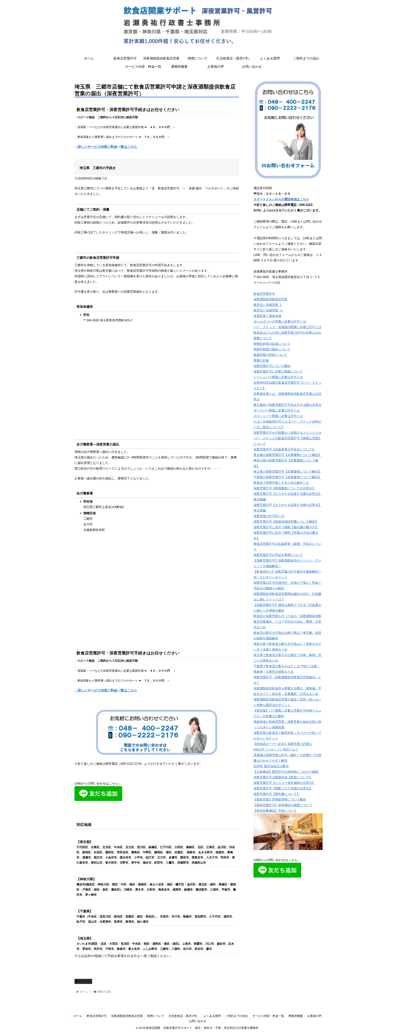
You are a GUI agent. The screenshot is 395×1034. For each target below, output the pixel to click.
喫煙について (155, 1016)
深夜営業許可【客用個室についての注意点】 (284, 488)
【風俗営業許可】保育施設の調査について (282, 805)
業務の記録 (84, 981)
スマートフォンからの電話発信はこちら (281, 199)
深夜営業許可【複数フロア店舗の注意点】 (282, 788)
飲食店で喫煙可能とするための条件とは (281, 482)
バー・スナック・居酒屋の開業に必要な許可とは (287, 327)
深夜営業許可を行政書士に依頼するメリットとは (287, 432)
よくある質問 (212, 1016)
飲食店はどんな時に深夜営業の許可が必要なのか (287, 332)
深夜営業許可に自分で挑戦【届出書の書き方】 (285, 527)
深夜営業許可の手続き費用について (278, 555)
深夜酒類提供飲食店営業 (270, 299)
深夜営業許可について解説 (271, 366)
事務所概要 (295, 1016)
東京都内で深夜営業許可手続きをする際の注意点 (287, 405)
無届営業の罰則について (270, 355)
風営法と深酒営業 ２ (268, 310)
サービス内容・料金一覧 (268, 1016)
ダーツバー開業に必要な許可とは (276, 410)
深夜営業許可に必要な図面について (278, 371)
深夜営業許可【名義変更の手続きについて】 (284, 449)
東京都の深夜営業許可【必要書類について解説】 (287, 455)
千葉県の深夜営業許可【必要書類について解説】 (287, 477)
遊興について (262, 338)
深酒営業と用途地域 (267, 316)
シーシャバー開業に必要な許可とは (278, 377)
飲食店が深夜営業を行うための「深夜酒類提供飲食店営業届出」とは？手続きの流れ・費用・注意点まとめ (287, 621)
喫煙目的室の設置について (271, 343)
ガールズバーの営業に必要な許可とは (279, 321)
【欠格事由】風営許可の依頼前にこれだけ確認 (285, 771)
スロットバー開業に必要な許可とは (278, 416)
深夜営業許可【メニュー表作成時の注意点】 (284, 783)
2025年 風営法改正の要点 (271, 766)
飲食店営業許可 (264, 293)
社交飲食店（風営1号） (184, 1016)
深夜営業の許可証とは (268, 516)
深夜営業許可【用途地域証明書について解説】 (285, 521)
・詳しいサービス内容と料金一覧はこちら (105, 146)
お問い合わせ (197, 1021)
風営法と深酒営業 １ (267, 305)
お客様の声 (314, 1016)
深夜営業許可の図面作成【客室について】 (282, 777)
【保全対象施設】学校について (275, 810)
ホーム (78, 1016)
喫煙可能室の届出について (271, 349)
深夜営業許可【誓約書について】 (276, 794)
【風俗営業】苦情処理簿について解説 (279, 799)
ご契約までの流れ (236, 1016)
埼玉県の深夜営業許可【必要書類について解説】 (287, 471)
